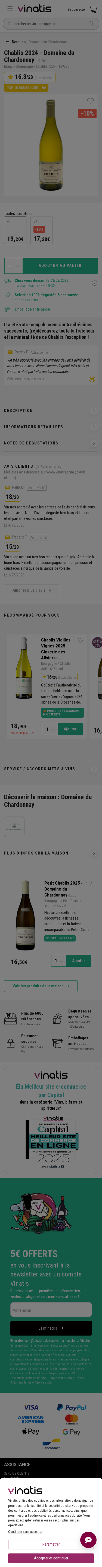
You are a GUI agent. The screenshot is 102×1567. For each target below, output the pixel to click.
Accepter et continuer (51, 1558)
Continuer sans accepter (25, 1532)
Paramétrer (51, 1544)
